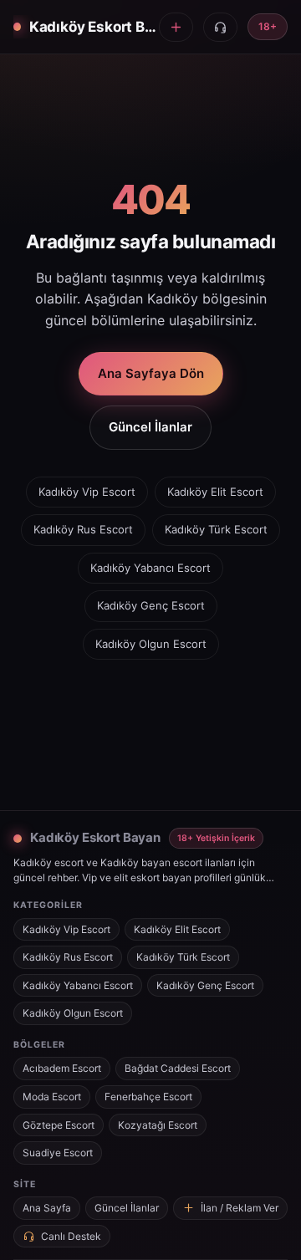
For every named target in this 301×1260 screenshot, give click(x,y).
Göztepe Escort (58, 1125)
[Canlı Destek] (220, 27)
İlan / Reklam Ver (239, 1207)
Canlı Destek (71, 1236)
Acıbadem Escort (62, 1068)
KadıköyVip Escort (86, 491)
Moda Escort (52, 1096)
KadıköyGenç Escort (151, 605)
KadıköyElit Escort (215, 491)
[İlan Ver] (176, 27)
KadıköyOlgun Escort (151, 643)
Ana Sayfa (47, 1207)
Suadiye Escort (58, 1152)
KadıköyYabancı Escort (150, 567)
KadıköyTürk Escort (216, 529)
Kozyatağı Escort (157, 1125)
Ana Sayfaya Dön (151, 373)
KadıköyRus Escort (83, 529)
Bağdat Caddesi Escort (178, 1068)
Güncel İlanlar (150, 427)
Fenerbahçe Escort (148, 1096)
